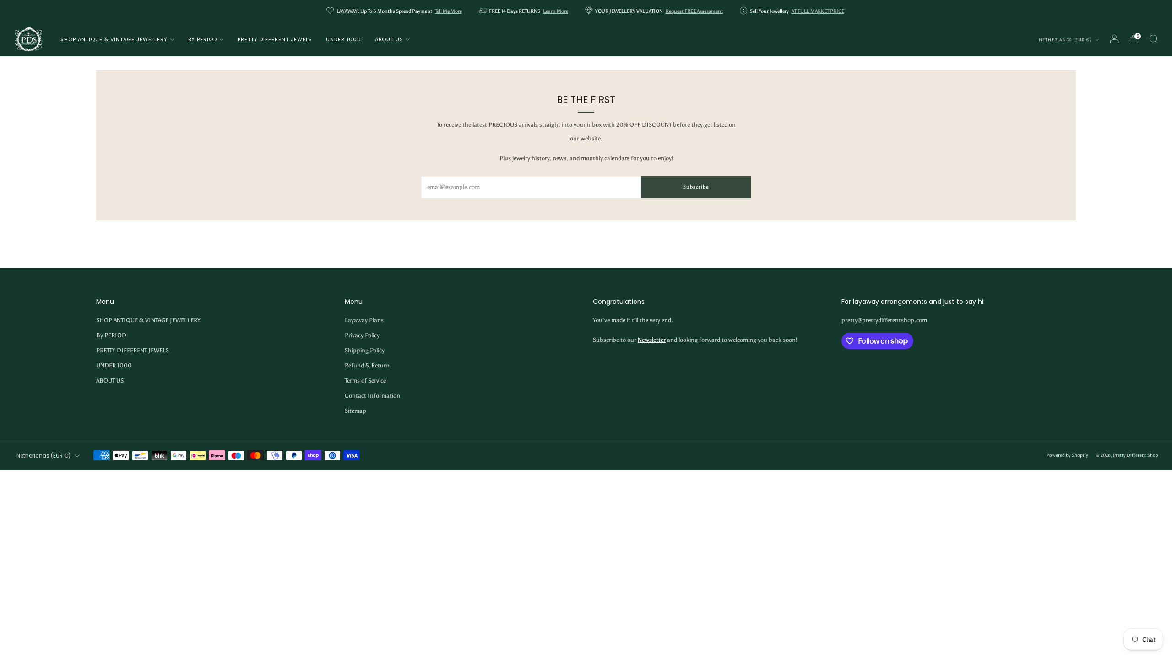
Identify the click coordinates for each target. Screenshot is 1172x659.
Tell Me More (448, 11)
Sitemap (355, 410)
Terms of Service (365, 380)
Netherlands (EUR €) (1066, 40)
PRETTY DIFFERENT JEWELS (275, 39)
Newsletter (652, 339)
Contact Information (372, 395)
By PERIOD (202, 39)
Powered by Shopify (1067, 455)
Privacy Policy (362, 335)
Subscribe (696, 187)
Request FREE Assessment (694, 11)
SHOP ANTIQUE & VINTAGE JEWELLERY (114, 39)
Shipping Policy (365, 350)
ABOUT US (389, 39)
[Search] (1153, 38)
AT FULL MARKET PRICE (818, 11)
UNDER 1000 (343, 39)
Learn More (555, 11)
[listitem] (395, 11)
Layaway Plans (364, 320)
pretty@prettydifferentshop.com (884, 320)
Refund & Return (367, 365)
